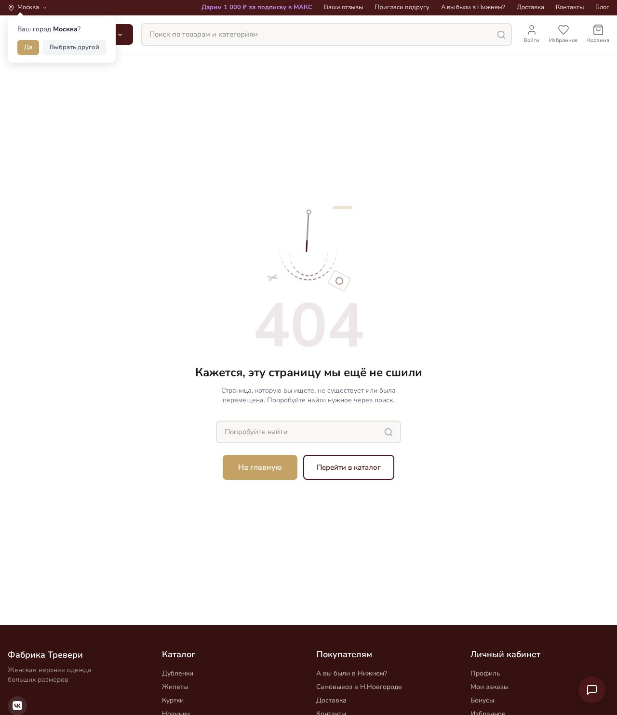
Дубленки (177, 673)
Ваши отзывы (343, 7)
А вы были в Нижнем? (473, 7)
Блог (602, 7)
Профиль (485, 673)
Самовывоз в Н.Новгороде (359, 686)
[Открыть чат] (591, 689)
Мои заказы (489, 686)
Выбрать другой (74, 47)
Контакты (570, 7)
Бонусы (482, 700)
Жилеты (175, 686)
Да (28, 47)
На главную (260, 467)
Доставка (530, 7)
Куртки (173, 700)
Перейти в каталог (349, 467)
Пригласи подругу (402, 7)
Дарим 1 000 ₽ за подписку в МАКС (256, 7)
